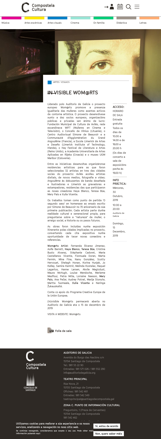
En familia (99, 22)
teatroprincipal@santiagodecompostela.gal (89, 399)
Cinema (75, 22)
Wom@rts (74, 314)
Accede (109, 7)
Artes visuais (54, 22)
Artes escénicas (33, 22)
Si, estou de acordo (106, 426)
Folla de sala (63, 331)
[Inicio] (38, 11)
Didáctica (122, 22)
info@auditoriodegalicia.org (79, 372)
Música (5, 22)
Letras (142, 22)
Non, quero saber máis (108, 433)
